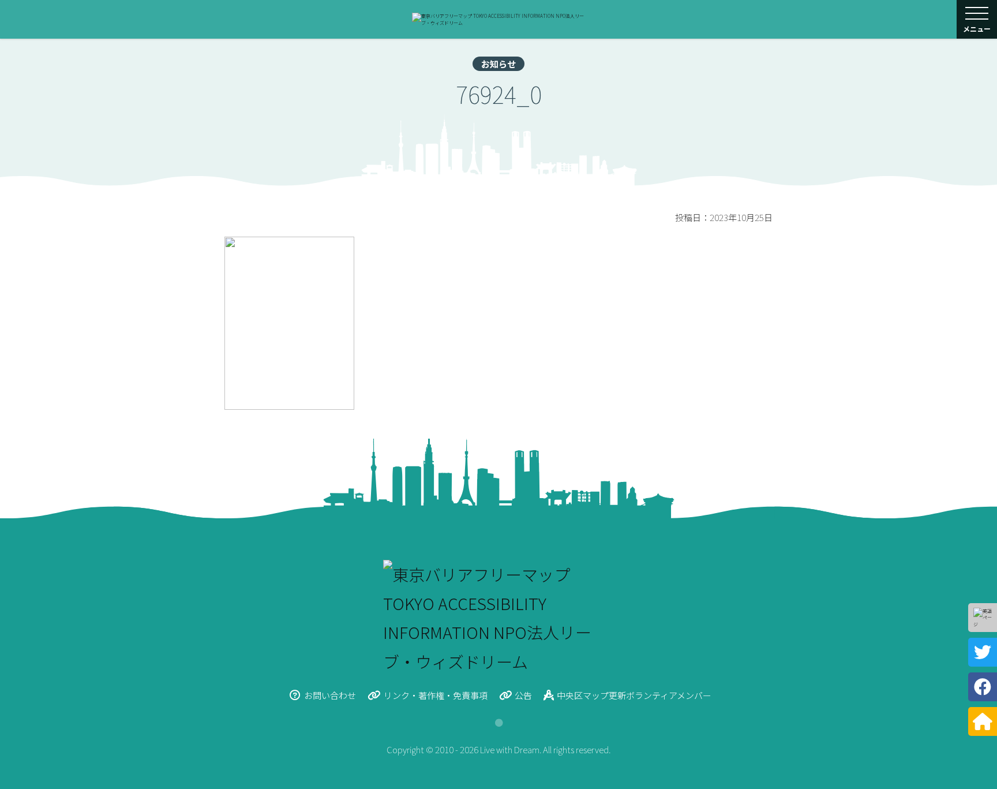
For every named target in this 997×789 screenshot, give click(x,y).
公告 (523, 695)
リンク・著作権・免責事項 (436, 695)
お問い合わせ (330, 695)
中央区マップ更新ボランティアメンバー (634, 695)
